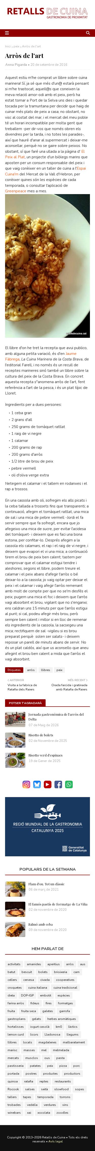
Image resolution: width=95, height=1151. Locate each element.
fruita (11, 1011)
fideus (34, 1003)
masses (29, 1050)
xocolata (43, 1113)
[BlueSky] (37, 787)
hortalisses (16, 1027)
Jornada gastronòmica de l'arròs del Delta (56, 716)
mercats (13, 1058)
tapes (27, 1097)
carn (76, 972)
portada (13, 1074)
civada (45, 980)
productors (72, 1074)
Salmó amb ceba (40, 924)
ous (47, 1058)
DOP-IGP (27, 995)
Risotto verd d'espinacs (45, 755)
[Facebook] (58, 787)
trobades (14, 1105)
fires (49, 1003)
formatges (65, 1003)
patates (35, 1066)
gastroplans (17, 1019)
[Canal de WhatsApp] (69, 787)
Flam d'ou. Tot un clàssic (46, 884)
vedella (32, 1105)
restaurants (63, 1081)
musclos (31, 1058)
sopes (79, 1089)
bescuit (27, 972)
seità (44, 1089)
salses (30, 1089)
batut (11, 972)
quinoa (13, 1081)
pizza (63, 1066)
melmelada (61, 1050)
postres (31, 1074)
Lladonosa (52, 1035)
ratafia (28, 1081)
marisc (12, 1050)
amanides (34, 964)
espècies (64, 995)
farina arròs (16, 1003)
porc (76, 1066)
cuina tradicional (65, 988)
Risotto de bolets (40, 735)
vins (65, 1105)
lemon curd (16, 1035)
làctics (73, 1027)
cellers (12, 980)
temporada (45, 1097)
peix (16, 46)
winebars (14, 1113)
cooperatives (65, 980)
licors (34, 1035)
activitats (14, 964)
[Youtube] (47, 787)
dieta (11, 995)
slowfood (61, 1089)
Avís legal (55, 1141)
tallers (12, 1097)
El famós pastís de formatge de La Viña (57, 904)
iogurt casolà (39, 1027)
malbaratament (74, 1042)
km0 (59, 1027)
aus (82, 964)
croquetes (15, 988)
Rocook (13, 1089)
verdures (50, 1105)
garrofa (64, 1011)
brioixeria (60, 972)
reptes (44, 1081)
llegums (73, 1035)
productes (50, 1074)
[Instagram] (26, 787)
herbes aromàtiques (61, 1019)
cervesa (28, 980)
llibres (45, 670)
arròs (31, 670)
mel (44, 1050)
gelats (36, 1019)
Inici (8, 46)
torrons (65, 1097)
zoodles (62, 1113)
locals (27, 1042)
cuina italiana (37, 988)
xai (29, 1113)
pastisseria (16, 1066)
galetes (47, 1011)
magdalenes (47, 1042)
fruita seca (28, 1011)
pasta (60, 1058)
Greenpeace (15, 191)
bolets (43, 972)
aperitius (53, 964)
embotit (45, 995)
